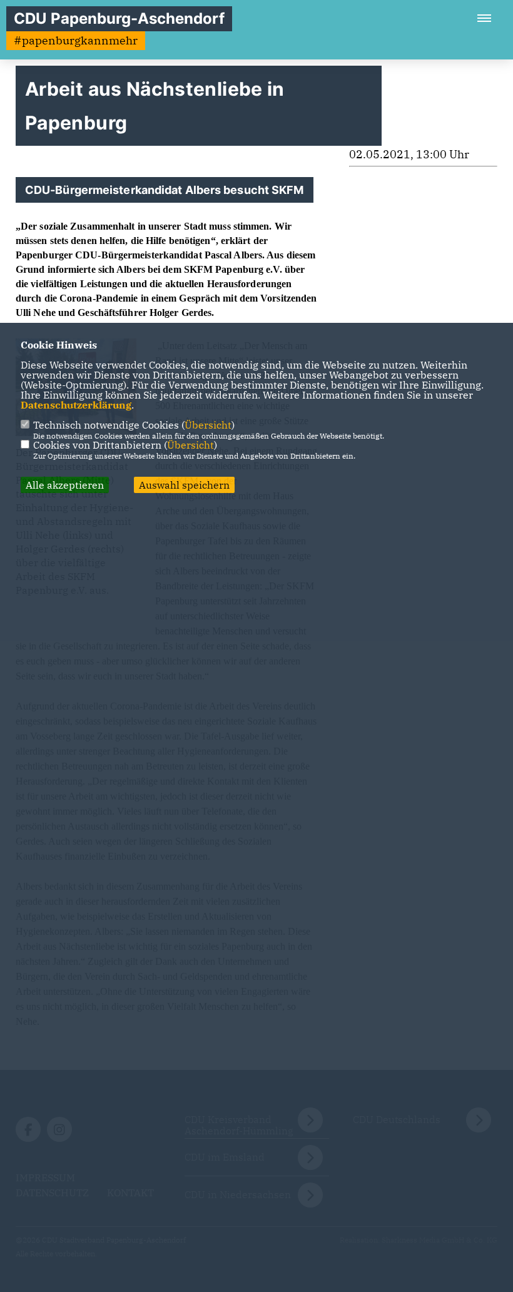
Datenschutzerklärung (76, 405)
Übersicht (208, 425)
